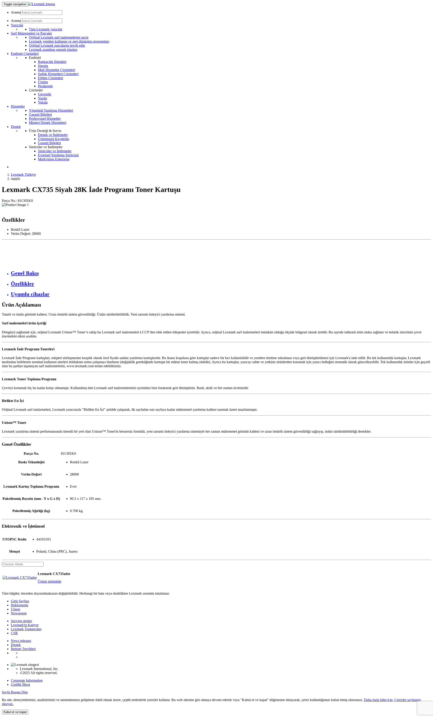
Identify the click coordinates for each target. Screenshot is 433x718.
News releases (21, 641)
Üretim (43, 82)
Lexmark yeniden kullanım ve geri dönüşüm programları (69, 41)
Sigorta (43, 66)
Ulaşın (15, 609)
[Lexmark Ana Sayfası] (41, 4)
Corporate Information (27, 680)
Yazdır (42, 98)
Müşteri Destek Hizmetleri (47, 123)
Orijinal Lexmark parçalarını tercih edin (57, 45)
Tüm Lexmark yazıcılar (45, 29)
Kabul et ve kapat (15, 712)
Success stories (21, 621)
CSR (14, 633)
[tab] (221, 273)
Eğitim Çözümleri (50, 78)
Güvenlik (44, 94)
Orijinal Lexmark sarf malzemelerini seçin (58, 37)
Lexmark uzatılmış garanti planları (53, 49)
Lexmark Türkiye (23, 174)
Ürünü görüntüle (49, 581)
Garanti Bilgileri (40, 114)
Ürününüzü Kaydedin (53, 139)
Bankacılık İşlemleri (52, 62)
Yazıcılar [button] (17, 25)
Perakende (45, 86)
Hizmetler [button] (18, 106)
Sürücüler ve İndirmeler (54, 151)
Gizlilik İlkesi (20, 684)
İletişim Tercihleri (23, 649)
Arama (16, 12)
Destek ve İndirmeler (53, 135)
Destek (16, 645)
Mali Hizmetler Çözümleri (56, 70)
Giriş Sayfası (20, 601)
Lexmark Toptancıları (26, 629)
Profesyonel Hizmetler (45, 118)
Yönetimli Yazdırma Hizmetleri (51, 110)
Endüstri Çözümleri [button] (25, 53)
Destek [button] (16, 127)
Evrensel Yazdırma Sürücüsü (58, 155)
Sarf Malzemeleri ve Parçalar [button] (31, 33)
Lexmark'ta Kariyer (25, 625)
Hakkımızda (19, 605)
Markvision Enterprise (53, 159)
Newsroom (19, 613)
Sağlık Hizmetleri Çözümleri (58, 74)
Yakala (43, 102)
